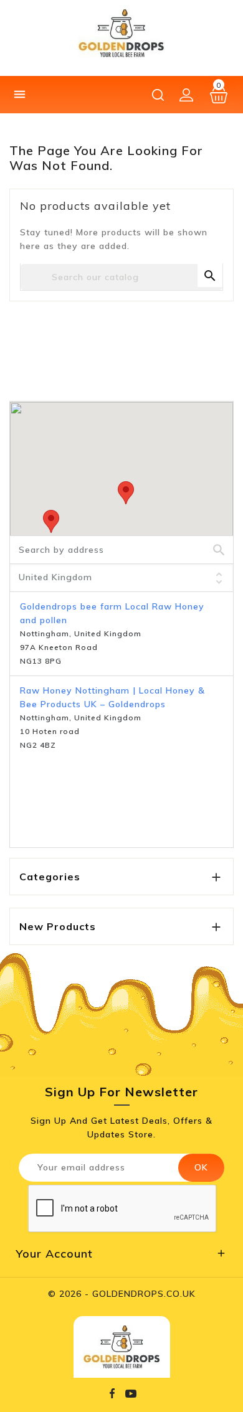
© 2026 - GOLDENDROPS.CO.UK (122, 1293)
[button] (126, 492)
